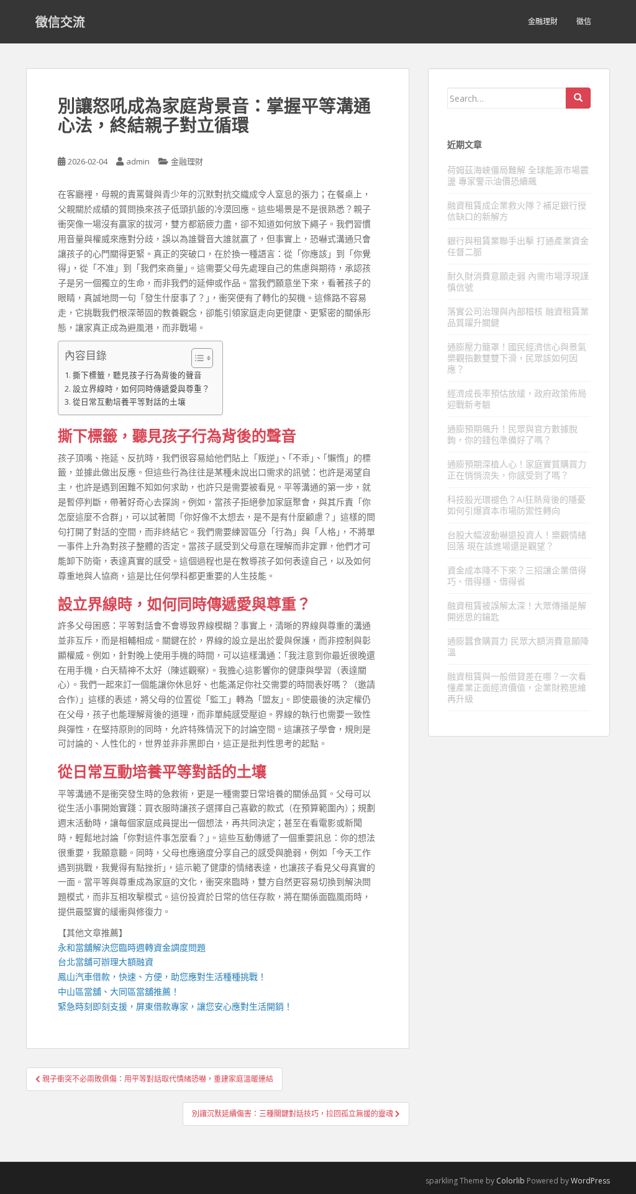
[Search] (578, 98)
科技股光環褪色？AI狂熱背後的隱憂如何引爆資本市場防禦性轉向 (516, 504)
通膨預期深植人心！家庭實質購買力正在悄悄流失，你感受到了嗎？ (516, 469)
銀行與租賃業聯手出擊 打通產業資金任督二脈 (518, 246)
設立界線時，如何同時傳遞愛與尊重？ (141, 389)
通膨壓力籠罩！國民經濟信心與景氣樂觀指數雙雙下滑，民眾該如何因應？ (516, 358)
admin (138, 161)
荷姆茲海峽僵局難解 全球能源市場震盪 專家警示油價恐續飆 (518, 175)
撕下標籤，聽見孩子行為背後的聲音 (137, 375)
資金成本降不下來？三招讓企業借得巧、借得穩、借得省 (516, 575)
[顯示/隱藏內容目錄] (196, 358)
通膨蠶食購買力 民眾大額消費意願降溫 (518, 646)
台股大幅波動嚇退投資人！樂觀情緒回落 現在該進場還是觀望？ (516, 540)
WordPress (590, 1180)
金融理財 (543, 21)
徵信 (583, 21)
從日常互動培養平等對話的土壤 (129, 402)
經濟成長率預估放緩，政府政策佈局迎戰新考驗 (516, 398)
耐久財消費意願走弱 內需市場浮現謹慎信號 (518, 281)
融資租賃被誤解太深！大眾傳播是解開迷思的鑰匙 (516, 610)
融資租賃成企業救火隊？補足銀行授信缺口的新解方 (516, 210)
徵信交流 (60, 22)
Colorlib (510, 1180)
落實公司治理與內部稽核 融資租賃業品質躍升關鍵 (518, 316)
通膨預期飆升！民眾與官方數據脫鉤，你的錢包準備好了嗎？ (512, 434)
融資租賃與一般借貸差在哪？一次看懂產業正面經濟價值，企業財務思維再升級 (516, 687)
